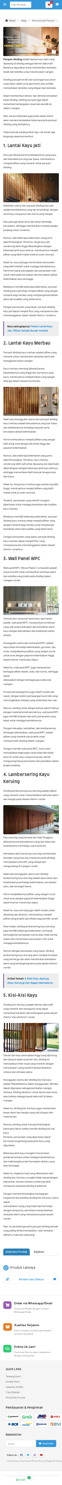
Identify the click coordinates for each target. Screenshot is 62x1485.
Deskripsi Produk (16, 1252)
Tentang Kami (13, 1376)
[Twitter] (27, 1454)
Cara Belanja (13, 1392)
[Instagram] (34, 1454)
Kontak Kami (13, 1381)
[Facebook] (21, 1454)
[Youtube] (41, 1454)
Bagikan (39, 1252)
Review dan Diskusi (31, 1279)
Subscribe (47, 1443)
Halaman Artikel (14, 1387)
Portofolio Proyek (15, 1397)
